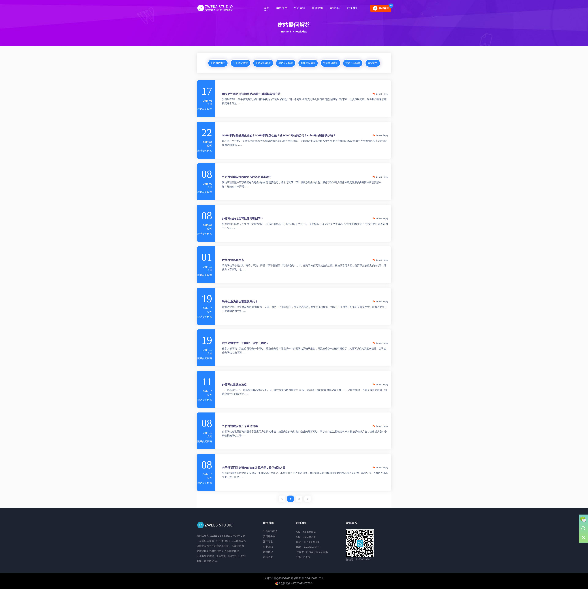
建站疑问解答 (285, 63)
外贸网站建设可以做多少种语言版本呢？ (247, 177)
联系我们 (352, 8)
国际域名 (268, 541)
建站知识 (335, 8)
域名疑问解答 (352, 63)
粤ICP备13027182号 (313, 578)
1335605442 (309, 537)
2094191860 (309, 532)
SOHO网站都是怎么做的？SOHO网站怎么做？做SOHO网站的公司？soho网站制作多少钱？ (279, 135)
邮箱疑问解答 (308, 63)
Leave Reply (381, 94)
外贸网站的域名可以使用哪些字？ (242, 218)
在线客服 (384, 8)
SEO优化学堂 (240, 63)
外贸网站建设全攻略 (234, 384)
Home (285, 31)
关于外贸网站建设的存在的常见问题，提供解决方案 (253, 467)
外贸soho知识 (263, 63)
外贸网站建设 (270, 531)
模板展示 (281, 8)
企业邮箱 (268, 546)
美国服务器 (269, 536)
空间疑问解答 (330, 63)
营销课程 (317, 8)
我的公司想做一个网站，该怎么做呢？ (245, 343)
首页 (267, 8)
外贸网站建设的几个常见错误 (240, 426)
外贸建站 (299, 8)
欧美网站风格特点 (233, 260)
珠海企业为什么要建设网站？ (240, 301)
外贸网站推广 (218, 63)
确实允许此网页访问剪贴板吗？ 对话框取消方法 (251, 93)
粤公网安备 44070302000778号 (295, 583)
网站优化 (268, 552)
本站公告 (373, 63)
